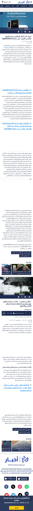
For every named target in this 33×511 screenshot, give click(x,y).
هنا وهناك (28, 43)
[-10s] (26, 313)
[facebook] (6, 487)
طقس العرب (19, 57)
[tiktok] (20, 495)
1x (8, 313)
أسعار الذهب (24, 5)
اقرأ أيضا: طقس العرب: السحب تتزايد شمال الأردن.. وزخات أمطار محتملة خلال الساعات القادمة (17, 387)
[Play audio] (4, 313)
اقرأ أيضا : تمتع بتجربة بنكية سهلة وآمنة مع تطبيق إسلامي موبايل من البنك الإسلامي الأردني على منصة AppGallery (16, 126)
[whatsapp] (27, 487)
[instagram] (20, 487)
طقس (1, 5)
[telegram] (13, 495)
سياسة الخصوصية (8, 502)
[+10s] (29, 313)
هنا (19, 246)
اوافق (16, 508)
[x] (13, 487)
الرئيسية (31, 5)
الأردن (17, 5)
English (6, 2)
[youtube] (6, 495)
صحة (13, 5)
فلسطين (7, 5)
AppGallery (7, 47)
